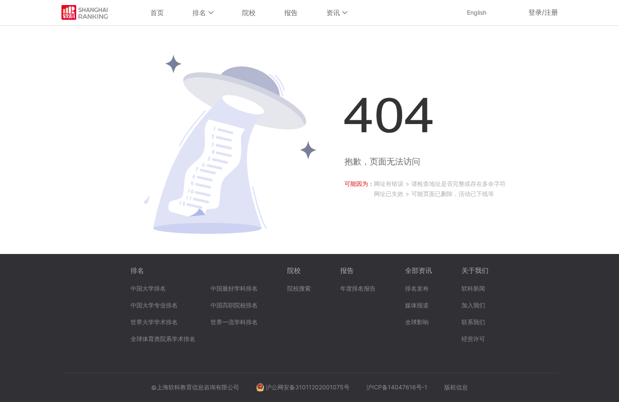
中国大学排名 (148, 289)
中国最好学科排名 (234, 289)
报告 (291, 12)
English (476, 12)
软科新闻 (473, 289)
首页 (157, 12)
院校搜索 (299, 289)
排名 (200, 12)
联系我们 (473, 322)
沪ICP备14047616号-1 (396, 387)
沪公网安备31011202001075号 (308, 387)
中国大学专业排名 (154, 305)
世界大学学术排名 (154, 322)
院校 (249, 12)
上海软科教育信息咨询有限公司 (198, 387)
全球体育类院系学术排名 (163, 339)
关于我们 (475, 270)
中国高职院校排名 (234, 305)
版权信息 (456, 387)
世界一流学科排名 (234, 322)
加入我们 (473, 305)
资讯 (334, 12)
